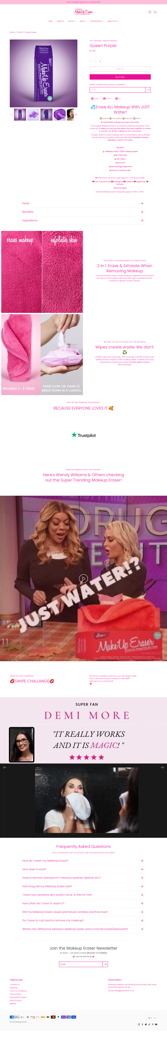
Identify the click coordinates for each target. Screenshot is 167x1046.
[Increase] (100, 61)
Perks (25, 203)
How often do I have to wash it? (43, 903)
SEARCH (60, 21)
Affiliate (13, 1003)
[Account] (150, 12)
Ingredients (30, 220)
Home (12, 32)
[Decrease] (91, 61)
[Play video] (83, 578)
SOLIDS (20, 32)
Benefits (27, 212)
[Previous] (4, 767)
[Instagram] (139, 1024)
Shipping (13, 987)
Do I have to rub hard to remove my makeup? (53, 920)
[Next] (75, 114)
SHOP (70, 21)
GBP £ (150, 1018)
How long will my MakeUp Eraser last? (47, 886)
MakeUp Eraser (21, 1022)
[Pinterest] (153, 1024)
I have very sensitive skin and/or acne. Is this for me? (57, 895)
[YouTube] (156, 1024)
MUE (82, 21)
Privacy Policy (16, 994)
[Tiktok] (149, 1024)
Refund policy (16, 1000)
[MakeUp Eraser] (83, 12)
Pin (119, 98)
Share (108, 98)
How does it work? (34, 869)
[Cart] (155, 12)
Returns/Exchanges (18, 997)
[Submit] (105, 964)
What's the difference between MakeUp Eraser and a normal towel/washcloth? (75, 929)
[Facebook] (142, 1024)
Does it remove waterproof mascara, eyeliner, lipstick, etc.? (61, 878)
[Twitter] (146, 1024)
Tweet (96, 98)
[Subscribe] (148, 90)
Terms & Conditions (18, 991)
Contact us (15, 984)
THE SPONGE (95, 21)
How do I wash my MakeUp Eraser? (45, 861)
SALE (50, 21)
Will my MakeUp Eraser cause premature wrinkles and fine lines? (65, 912)
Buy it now (120, 77)
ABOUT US (112, 21)
